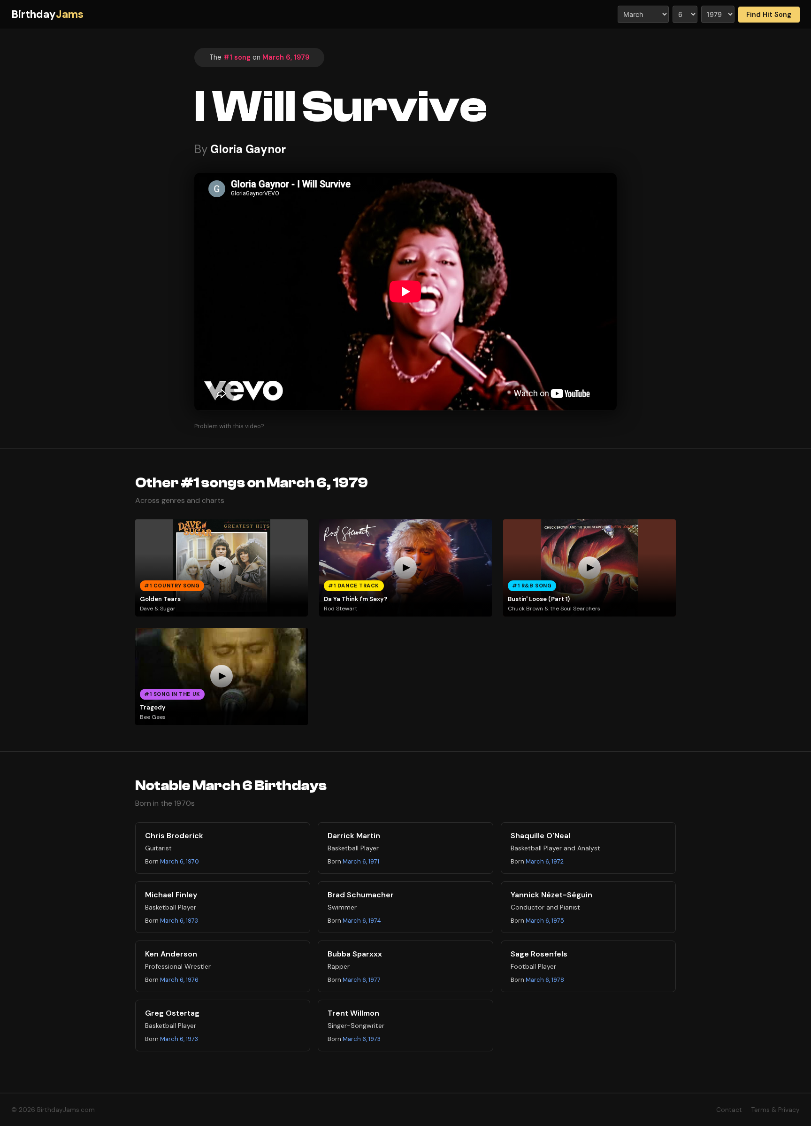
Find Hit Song (768, 14)
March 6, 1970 (179, 861)
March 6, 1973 (179, 921)
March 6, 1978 (545, 980)
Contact (729, 1110)
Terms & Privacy (775, 1110)
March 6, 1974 (362, 921)
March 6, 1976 (179, 980)
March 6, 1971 (361, 861)
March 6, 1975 (545, 921)
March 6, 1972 (545, 861)
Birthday (47, 14)
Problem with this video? (229, 426)
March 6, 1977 (362, 980)
